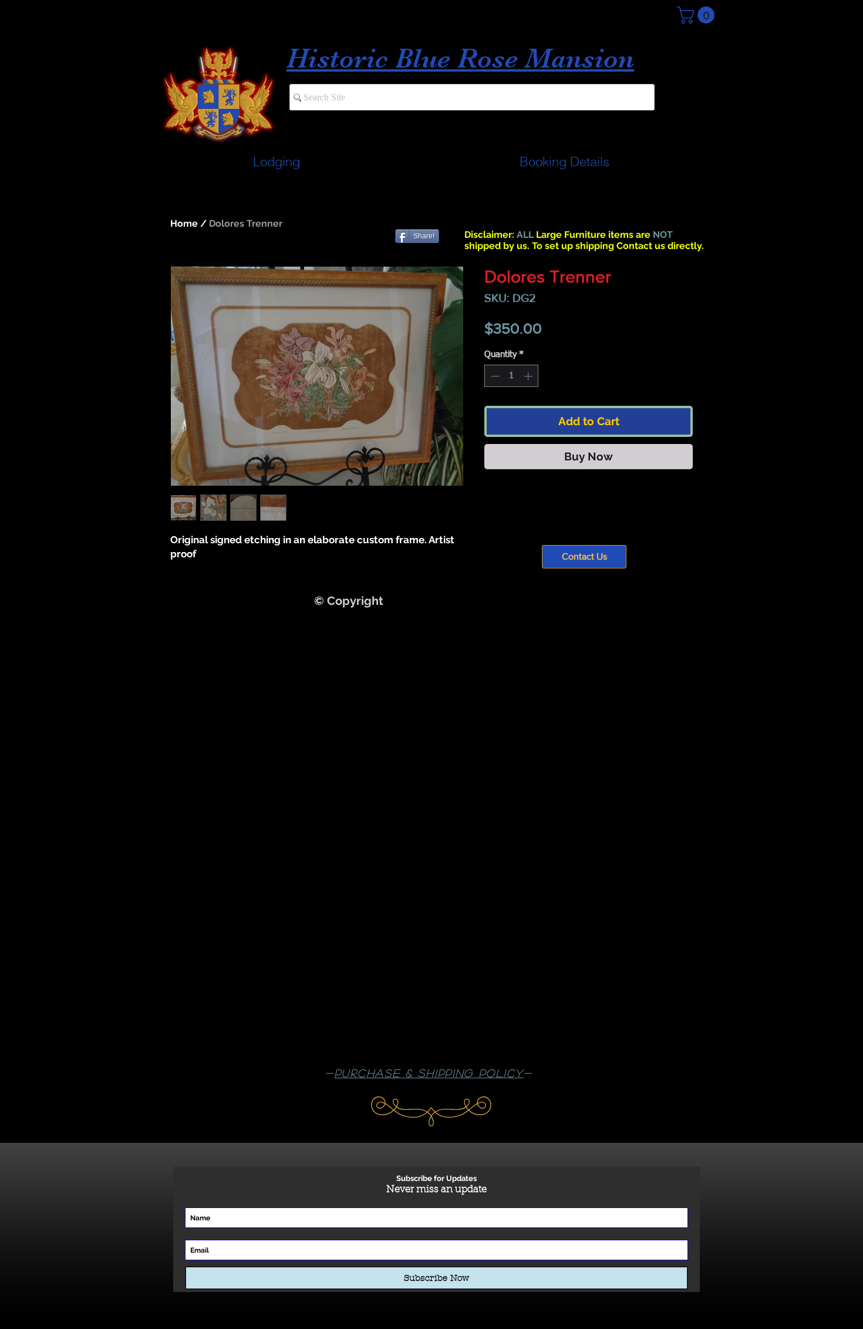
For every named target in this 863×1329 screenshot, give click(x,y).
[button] (698, 14)
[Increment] (529, 376)
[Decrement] (494, 376)
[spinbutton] (511, 376)
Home (184, 223)
